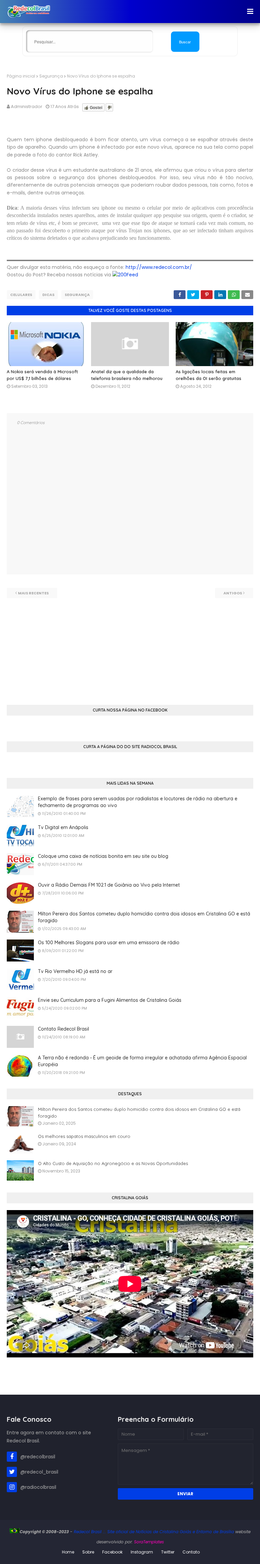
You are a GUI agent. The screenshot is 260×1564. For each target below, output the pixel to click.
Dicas (48, 294)
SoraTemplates (149, 1542)
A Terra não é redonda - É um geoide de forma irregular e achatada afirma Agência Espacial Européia (142, 1061)
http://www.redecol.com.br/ (159, 267)
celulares (21, 294)
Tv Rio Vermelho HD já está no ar (75, 971)
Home (68, 1552)
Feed (132, 274)
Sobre (88, 1552)
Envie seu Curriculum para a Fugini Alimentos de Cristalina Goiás (109, 1000)
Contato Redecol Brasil (63, 1029)
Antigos (232, 593)
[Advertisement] (130, 645)
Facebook (112, 1552)
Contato (191, 1552)
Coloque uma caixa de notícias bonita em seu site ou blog (103, 856)
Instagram (142, 1552)
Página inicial (21, 76)
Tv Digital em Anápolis (63, 827)
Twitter (167, 1552)
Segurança (51, 76)
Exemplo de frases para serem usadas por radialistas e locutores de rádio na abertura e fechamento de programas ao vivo (137, 802)
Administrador (26, 106)
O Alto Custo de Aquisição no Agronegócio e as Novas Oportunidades (113, 1163)
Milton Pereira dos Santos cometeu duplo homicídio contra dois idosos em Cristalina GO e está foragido (144, 917)
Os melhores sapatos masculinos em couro (84, 1136)
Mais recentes (33, 593)
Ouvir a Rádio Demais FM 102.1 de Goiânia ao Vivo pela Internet (109, 885)
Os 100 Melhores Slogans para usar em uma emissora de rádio (108, 942)
